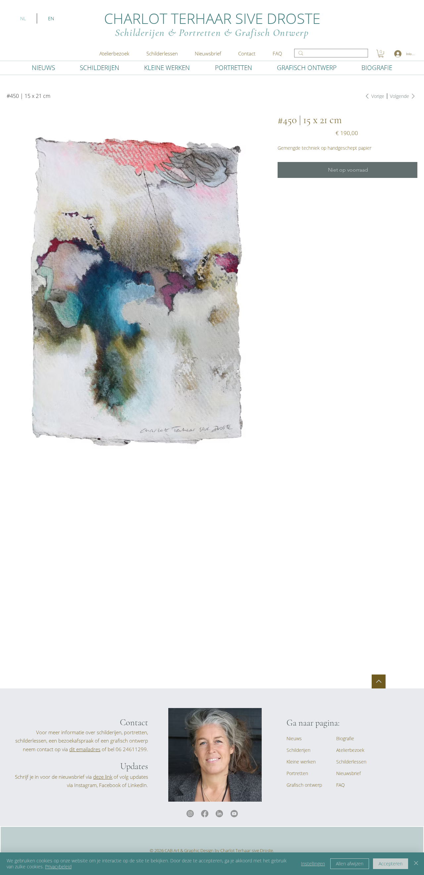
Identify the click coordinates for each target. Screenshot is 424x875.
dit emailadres (84, 749)
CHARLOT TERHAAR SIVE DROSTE (212, 18)
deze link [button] (102, 776)
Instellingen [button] (313, 863)
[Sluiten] (416, 864)
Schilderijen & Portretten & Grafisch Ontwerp (212, 32)
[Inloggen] (398, 53)
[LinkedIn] (219, 813)
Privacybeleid (58, 866)
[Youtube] (234, 813)
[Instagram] (190, 813)
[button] (207, 53)
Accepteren (390, 863)
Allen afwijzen (349, 863)
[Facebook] (204, 813)
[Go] (379, 681)
